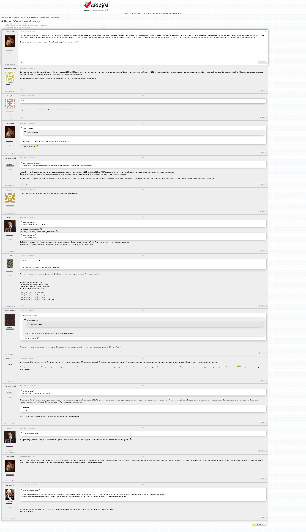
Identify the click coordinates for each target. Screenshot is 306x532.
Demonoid (10, 32)
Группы (146, 13)
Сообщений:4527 (10, 64)
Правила (133, 13)
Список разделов (7, 17)
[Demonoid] (22, 117)
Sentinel (10, 190)
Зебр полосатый (10, 158)
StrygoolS (10, 485)
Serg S (9, 96)
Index (126, 13)
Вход (180, 13)
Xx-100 (10, 256)
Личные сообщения (170, 13)
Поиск (140, 13)
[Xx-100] (22, 184)
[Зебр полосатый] (22, 90)
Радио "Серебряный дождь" (22, 21)
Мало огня (10, 358)
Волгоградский (10, 68)
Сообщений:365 (10, 91)
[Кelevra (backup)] (22, 152)
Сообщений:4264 (10, 251)
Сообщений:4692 (10, 119)
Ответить (262, 63)
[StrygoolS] (26, 184)
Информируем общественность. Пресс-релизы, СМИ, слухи (37, 17)
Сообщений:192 (10, 213)
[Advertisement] (63, 52)
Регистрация (156, 13)
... (36, 320)
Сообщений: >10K (10, 306)
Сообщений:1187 (10, 519)
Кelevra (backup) (10, 311)
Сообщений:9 (10, 381)
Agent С (10, 217)
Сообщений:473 (10, 185)
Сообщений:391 (10, 354)
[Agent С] (22, 62)
